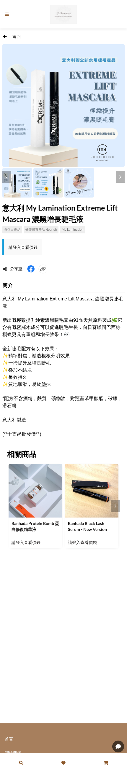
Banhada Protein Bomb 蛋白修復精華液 (35, 526)
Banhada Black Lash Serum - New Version (87, 526)
